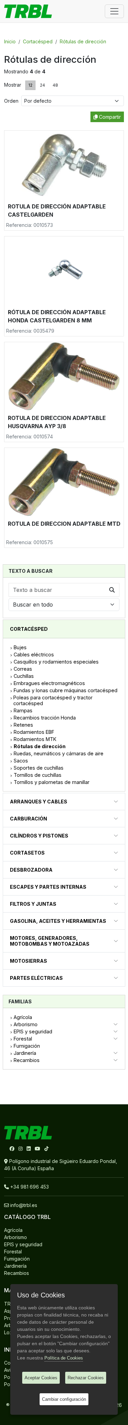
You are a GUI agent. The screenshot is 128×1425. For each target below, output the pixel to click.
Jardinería (25, 1053)
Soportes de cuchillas (38, 768)
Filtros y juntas (33, 904)
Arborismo (26, 1024)
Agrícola (23, 1017)
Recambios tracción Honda (45, 718)
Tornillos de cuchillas (37, 775)
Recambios (27, 1060)
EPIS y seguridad (33, 1031)
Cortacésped (38, 41)
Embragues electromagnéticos (49, 683)
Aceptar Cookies (41, 1377)
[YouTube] (38, 1148)
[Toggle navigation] (114, 11)
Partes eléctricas (36, 978)
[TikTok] (46, 1148)
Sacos (21, 761)
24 (42, 85)
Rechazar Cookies (86, 1377)
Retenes (23, 725)
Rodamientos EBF (34, 732)
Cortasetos (27, 853)
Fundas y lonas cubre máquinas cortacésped (65, 690)
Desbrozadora (31, 870)
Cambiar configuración (64, 1399)
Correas (23, 669)
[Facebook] (13, 1148)
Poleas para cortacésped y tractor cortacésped (53, 700)
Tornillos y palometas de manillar (51, 782)
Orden (12, 101)
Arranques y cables (38, 801)
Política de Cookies (63, 1358)
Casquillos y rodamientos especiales (56, 662)
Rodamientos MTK (35, 739)
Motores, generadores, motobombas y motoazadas (49, 941)
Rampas (23, 710)
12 (30, 85)
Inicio (10, 41)
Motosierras (28, 961)
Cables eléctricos (34, 654)
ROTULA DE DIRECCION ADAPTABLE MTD (64, 523)
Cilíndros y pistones (39, 836)
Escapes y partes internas (48, 887)
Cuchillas (24, 676)
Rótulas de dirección (83, 41)
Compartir (109, 117)
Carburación (28, 818)
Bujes (20, 647)
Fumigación (27, 1046)
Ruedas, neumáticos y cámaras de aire (58, 753)
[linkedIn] (29, 1148)
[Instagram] (21, 1148)
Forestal (23, 1039)
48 (55, 85)
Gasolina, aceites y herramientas (58, 921)
